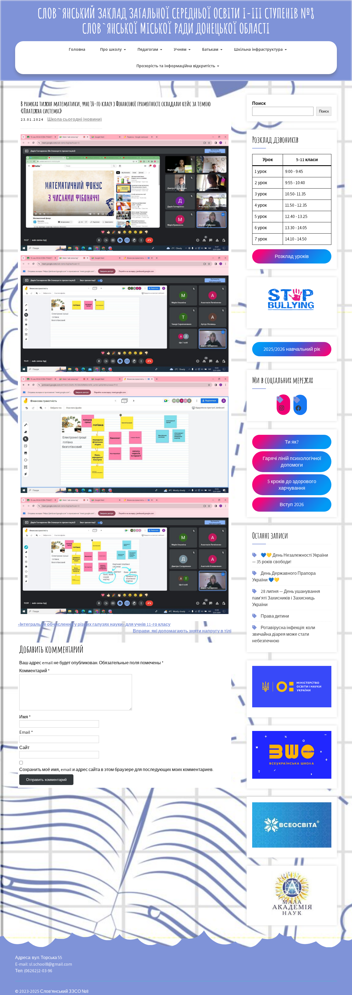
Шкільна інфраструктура (258, 49)
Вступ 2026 (292, 504)
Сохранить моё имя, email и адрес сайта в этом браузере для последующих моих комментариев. (116, 769)
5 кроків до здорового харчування (291, 484)
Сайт (24, 747)
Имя (25, 717)
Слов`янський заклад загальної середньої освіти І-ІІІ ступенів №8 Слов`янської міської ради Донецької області (176, 20)
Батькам (210, 49)
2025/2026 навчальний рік (291, 349)
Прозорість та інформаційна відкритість (175, 65)
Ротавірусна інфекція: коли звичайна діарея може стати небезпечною (283, 634)
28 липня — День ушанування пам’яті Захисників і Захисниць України (286, 597)
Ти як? (292, 442)
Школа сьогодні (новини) (74, 119)
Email (26, 732)
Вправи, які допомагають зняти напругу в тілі (182, 631)
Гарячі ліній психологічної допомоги (292, 461)
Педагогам (148, 49)
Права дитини (275, 616)
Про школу (111, 49)
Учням (180, 49)
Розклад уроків (292, 256)
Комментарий (34, 671)
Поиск (259, 103)
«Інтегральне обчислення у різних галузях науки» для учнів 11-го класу (94, 624)
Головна (77, 49)
